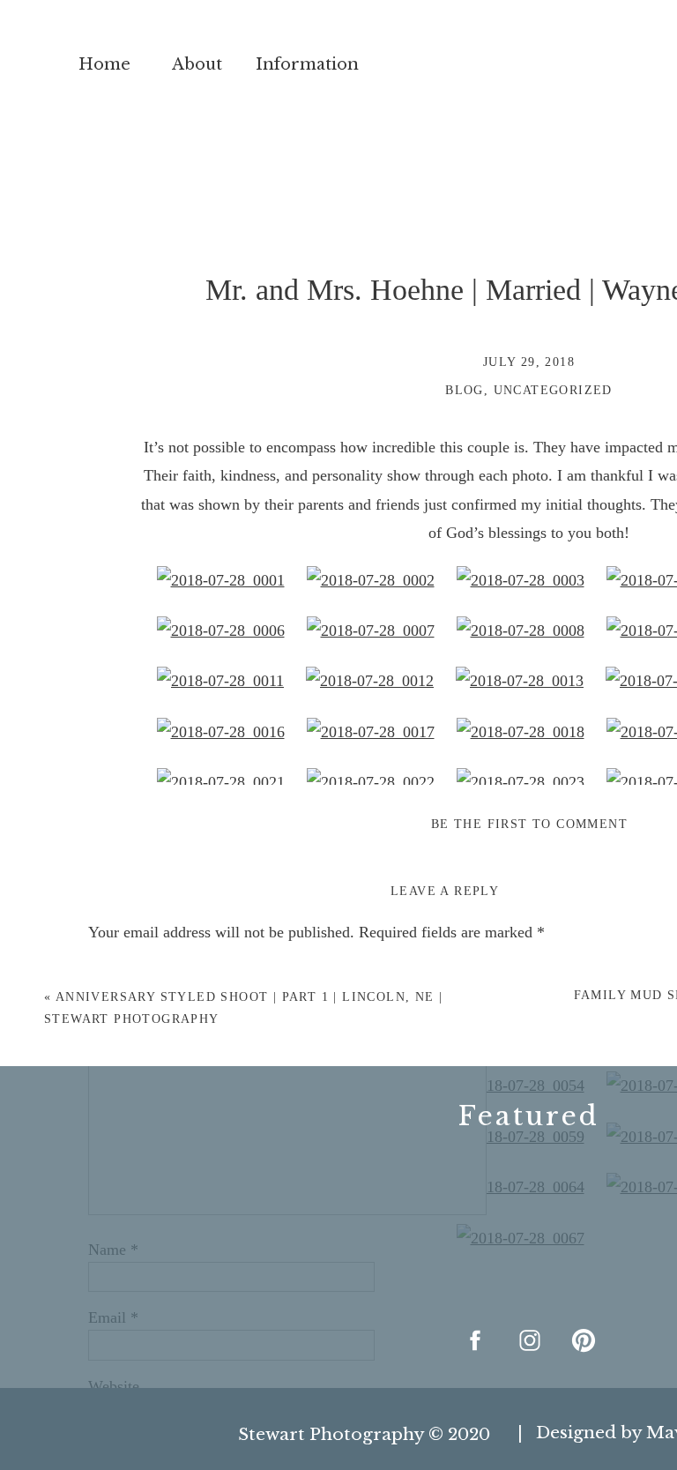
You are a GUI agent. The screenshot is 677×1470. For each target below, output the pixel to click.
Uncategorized (553, 390)
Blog (464, 390)
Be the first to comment (529, 824)
